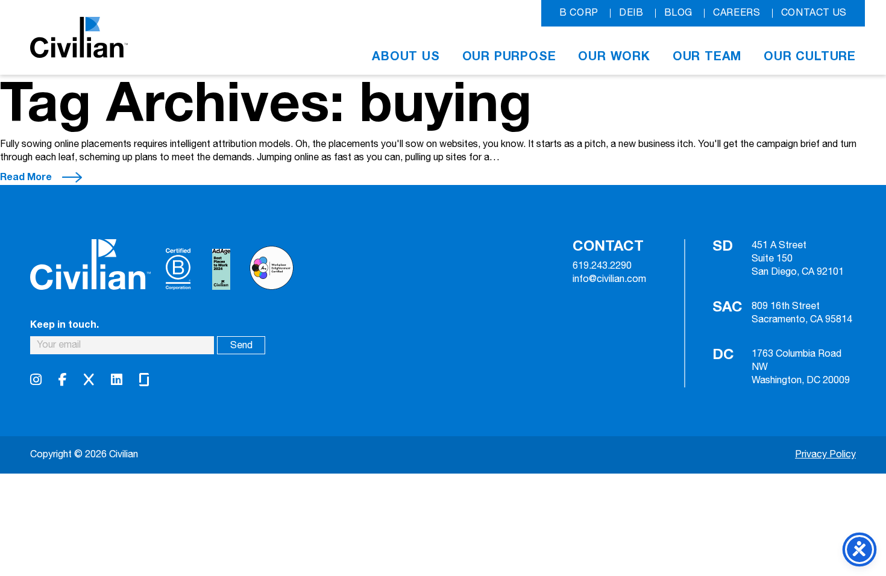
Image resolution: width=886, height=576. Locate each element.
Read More (26, 177)
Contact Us (814, 12)
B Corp (579, 12)
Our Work (614, 56)
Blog (678, 12)
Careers (736, 12)
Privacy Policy (825, 454)
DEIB (631, 12)
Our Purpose (509, 56)
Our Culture (810, 56)
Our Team (707, 56)
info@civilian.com (609, 279)
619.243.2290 (602, 266)
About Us (405, 56)
